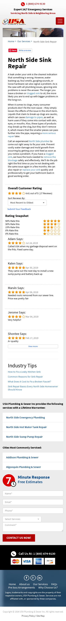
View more (33, 346)
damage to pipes (34, 117)
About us (24, 584)
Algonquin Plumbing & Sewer (23, 467)
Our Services (23, 41)
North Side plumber (39, 141)
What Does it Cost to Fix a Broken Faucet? (29, 381)
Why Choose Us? (48, 587)
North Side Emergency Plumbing (25, 417)
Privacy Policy (28, 615)
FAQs (54, 584)
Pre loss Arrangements (21, 587)
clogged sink (33, 93)
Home (11, 41)
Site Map (40, 615)
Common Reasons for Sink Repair (25, 376)
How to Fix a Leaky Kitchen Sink (24, 371)
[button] (27, 203)
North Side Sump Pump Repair (24, 436)
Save (14, 50)
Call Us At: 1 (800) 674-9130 (36, 554)
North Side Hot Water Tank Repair (26, 427)
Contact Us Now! (19, 538)
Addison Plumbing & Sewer (22, 457)
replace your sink (31, 169)
